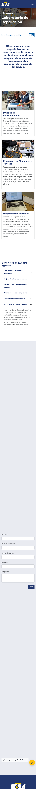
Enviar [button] (31, 587)
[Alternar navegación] (32, 4)
